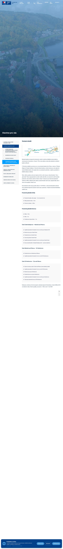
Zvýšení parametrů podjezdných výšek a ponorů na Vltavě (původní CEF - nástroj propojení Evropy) (11, 151)
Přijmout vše (40, 543)
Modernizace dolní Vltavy (10, 155)
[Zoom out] (59, 293)
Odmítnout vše (56, 543)
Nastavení (48, 543)
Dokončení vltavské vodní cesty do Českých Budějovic (11, 162)
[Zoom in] (59, 291)
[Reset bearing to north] (59, 295)
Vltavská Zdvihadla (9, 158)
